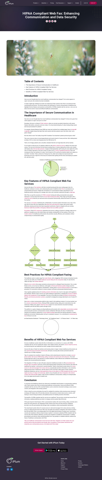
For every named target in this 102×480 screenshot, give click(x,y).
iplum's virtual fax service (59, 145)
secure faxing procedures (64, 287)
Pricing (52, 3)
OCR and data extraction (39, 149)
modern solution (28, 214)
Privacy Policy (64, 469)
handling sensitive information (49, 292)
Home (62, 461)
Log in (86, 3)
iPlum (62, 189)
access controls (32, 284)
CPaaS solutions (44, 123)
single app (72, 192)
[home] (9, 3)
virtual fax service (28, 198)
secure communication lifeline (34, 303)
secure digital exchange (49, 312)
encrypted (34, 202)
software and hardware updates (58, 286)
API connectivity (38, 210)
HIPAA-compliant (46, 195)
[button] (36, 3)
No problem (27, 210)
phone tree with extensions (53, 204)
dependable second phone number (69, 309)
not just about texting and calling (51, 196)
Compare (63, 467)
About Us (63, 463)
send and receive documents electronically (37, 350)
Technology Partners (83, 465)
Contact (77, 3)
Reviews (80, 463)
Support (63, 465)
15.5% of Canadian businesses (62, 150)
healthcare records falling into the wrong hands (52, 279)
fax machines (38, 187)
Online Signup (39, 450)
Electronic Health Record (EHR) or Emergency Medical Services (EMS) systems (43, 207)
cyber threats (48, 278)
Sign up (93, 3)
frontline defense (38, 281)
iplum (28, 301)
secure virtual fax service (71, 344)
